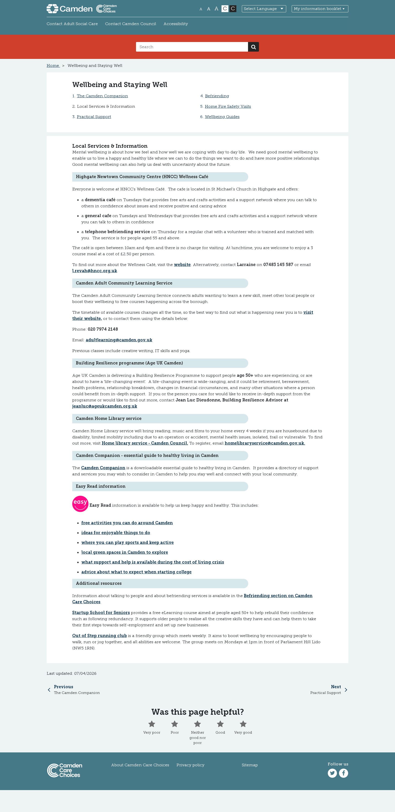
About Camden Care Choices (140, 764)
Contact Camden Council (130, 23)
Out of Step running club (99, 635)
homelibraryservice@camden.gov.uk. (265, 443)
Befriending (217, 95)
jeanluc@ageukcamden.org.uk (104, 406)
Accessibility (175, 23)
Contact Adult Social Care (72, 23)
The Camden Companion (102, 95)
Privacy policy (190, 764)
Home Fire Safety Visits (228, 106)
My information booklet (317, 8)
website (182, 264)
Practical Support (94, 116)
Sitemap (250, 764)
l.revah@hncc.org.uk (94, 270)
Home (53, 65)
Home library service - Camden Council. (145, 443)
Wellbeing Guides (222, 116)
